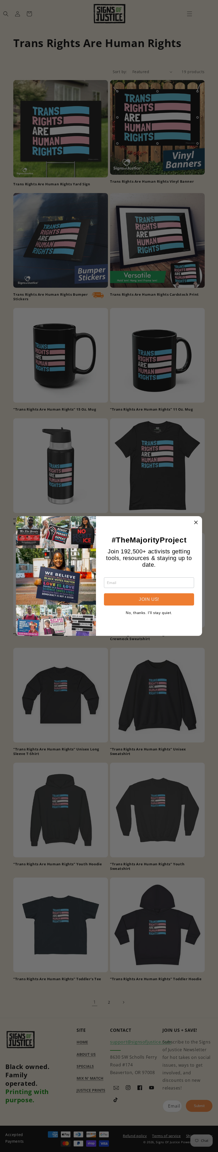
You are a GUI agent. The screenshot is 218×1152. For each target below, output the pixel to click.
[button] (196, 522)
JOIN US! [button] (149, 599)
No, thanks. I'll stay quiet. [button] (149, 613)
